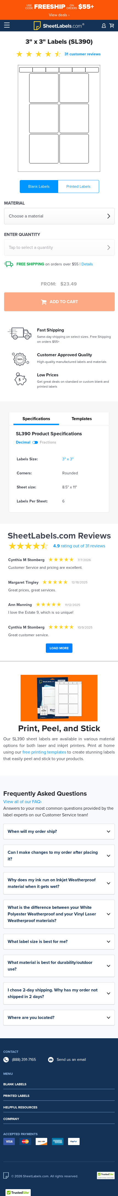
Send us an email (71, 1059)
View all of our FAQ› (22, 801)
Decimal (23, 442)
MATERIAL (14, 203)
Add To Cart (62, 302)
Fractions (48, 442)
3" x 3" (68, 459)
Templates (82, 419)
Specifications (36, 419)
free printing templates (44, 752)
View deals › (59, 15)
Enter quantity (22, 234)
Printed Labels (78, 186)
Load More (59, 648)
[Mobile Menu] (7, 25)
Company (11, 1119)
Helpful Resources (20, 1107)
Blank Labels (39, 186)
